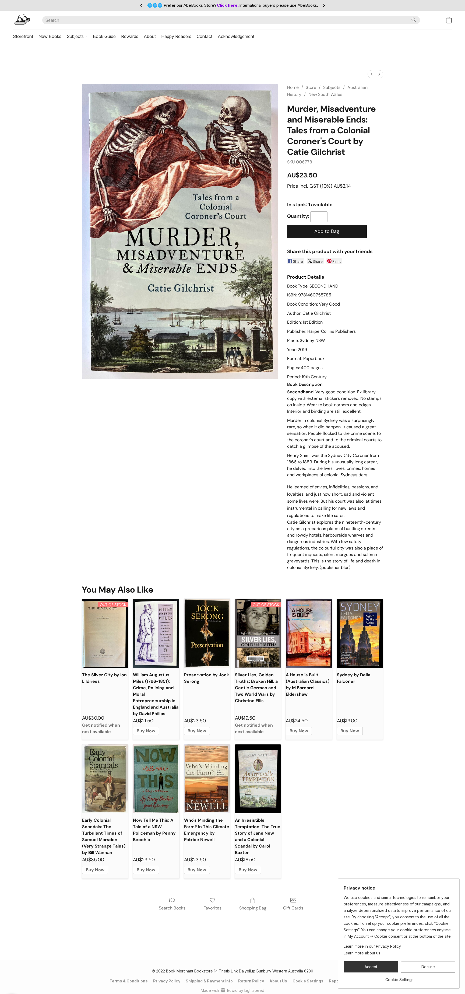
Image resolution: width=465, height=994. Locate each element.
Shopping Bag (252, 908)
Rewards (129, 36)
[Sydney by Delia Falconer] (360, 633)
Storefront (23, 36)
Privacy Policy (166, 981)
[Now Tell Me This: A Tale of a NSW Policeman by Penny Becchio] (156, 779)
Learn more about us (362, 953)
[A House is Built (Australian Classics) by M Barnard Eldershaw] (309, 633)
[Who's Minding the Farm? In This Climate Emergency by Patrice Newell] (207, 779)
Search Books (172, 908)
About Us (278, 981)
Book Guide (104, 36)
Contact (204, 36)
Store (311, 87)
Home (293, 87)
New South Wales (325, 94)
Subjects (76, 36)
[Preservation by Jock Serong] (207, 633)
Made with (232, 990)
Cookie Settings (308, 981)
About (150, 36)
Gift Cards (293, 908)
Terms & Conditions (129, 981)
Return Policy (251, 981)
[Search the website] (414, 20)
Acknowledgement (236, 36)
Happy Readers (176, 36)
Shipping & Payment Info (209, 981)
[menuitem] (371, 74)
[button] (22, 20)
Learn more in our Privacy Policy (372, 946)
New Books (49, 36)
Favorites (212, 908)
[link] (399, 977)
